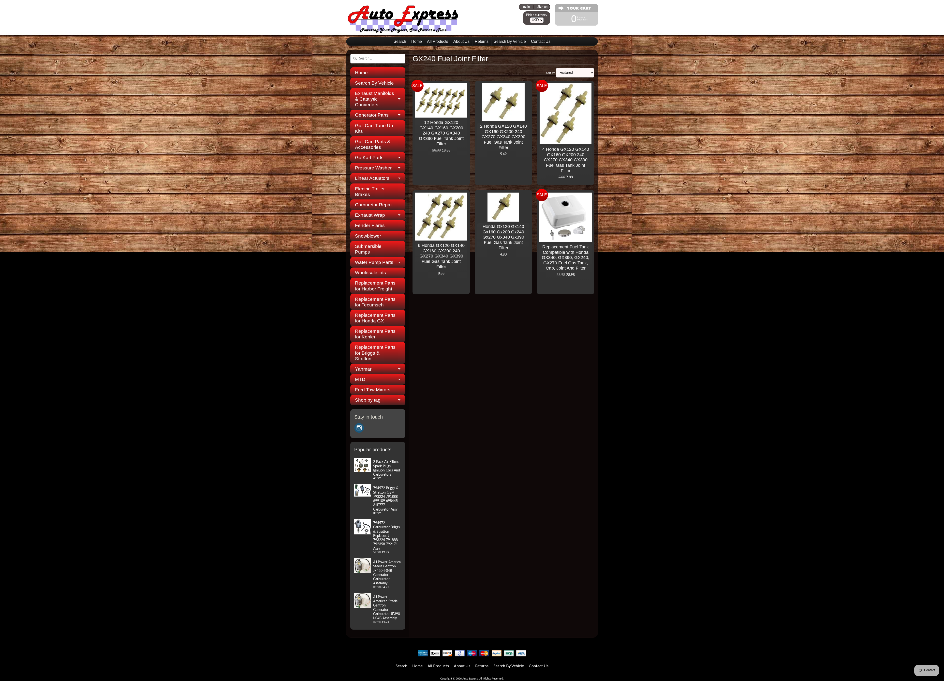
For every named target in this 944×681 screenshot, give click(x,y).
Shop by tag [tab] (368, 400)
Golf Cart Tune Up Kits (374, 128)
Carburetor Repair (374, 204)
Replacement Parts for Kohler (375, 334)
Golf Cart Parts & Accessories (372, 144)
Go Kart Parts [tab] (369, 157)
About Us (461, 41)
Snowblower (368, 236)
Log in (525, 6)
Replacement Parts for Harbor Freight (375, 285)
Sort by (550, 73)
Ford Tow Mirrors (372, 389)
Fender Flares (370, 225)
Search (400, 41)
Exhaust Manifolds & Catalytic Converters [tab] (374, 99)
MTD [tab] (360, 379)
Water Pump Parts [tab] (374, 262)
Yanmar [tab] (363, 369)
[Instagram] (359, 428)
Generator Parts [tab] (372, 115)
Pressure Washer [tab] (373, 167)
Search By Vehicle (510, 41)
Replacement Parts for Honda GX (375, 318)
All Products (437, 41)
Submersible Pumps (368, 249)
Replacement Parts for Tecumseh (375, 302)
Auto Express (470, 678)
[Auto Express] (403, 30)
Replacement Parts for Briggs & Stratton (375, 353)
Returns (481, 41)
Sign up (542, 6)
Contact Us (540, 41)
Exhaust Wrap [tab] (370, 215)
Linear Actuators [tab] (372, 178)
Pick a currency (536, 15)
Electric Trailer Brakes (370, 191)
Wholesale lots (370, 272)
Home (416, 41)
